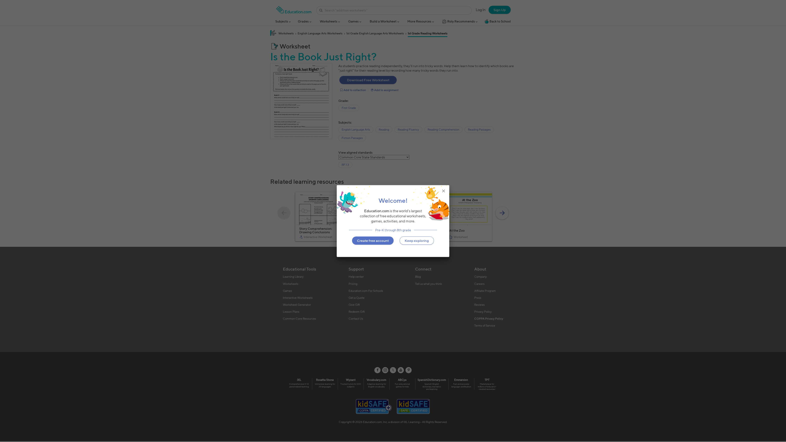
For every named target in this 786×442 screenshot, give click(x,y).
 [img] (443, 190)
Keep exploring (417, 240)
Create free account (373, 240)
